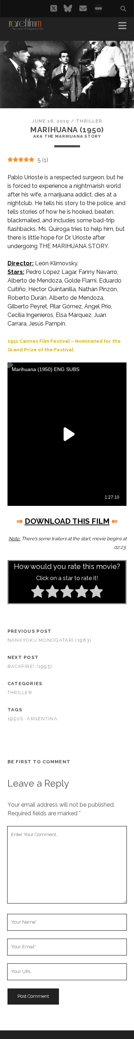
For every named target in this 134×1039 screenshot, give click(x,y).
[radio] (37, 593)
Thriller (89, 121)
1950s (15, 718)
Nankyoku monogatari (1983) (49, 640)
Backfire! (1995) (30, 666)
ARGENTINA (42, 718)
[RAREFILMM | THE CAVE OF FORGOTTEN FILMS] (26, 28)
